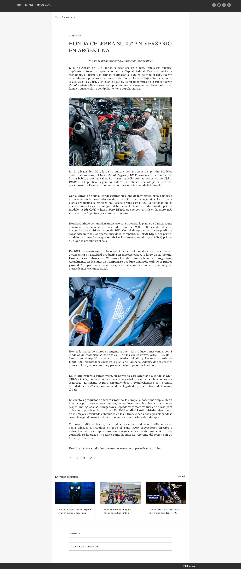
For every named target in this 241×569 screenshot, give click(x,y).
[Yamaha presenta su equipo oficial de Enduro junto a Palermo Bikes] (120, 493)
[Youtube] (219, 5)
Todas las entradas (65, 17)
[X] (229, 5)
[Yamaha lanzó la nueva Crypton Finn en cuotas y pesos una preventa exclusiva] (75, 493)
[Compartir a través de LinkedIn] (84, 457)
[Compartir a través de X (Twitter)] (77, 457)
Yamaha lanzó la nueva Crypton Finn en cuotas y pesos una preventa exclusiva (74, 511)
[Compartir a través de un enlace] (90, 457)
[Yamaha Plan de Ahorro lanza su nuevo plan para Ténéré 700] (166, 493)
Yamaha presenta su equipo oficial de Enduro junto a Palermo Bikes (117, 511)
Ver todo (182, 476)
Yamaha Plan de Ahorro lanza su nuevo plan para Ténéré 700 (165, 511)
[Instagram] (224, 5)
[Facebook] (214, 5)
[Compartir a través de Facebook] (70, 457)
